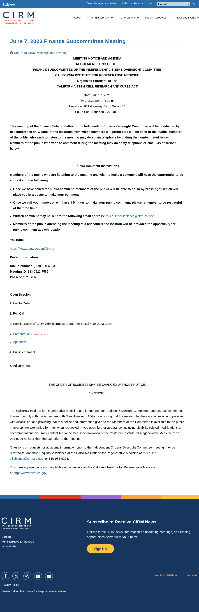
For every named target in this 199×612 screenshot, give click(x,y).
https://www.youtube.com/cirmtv (32, 248)
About (77, 17)
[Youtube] (49, 576)
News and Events (186, 17)
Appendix (19, 342)
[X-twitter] (16, 576)
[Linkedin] (38, 576)
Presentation (21, 334)
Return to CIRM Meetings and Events (39, 53)
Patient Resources (155, 17)
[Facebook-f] (5, 576)
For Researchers (100, 17)
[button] (194, 4)
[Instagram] (27, 576)
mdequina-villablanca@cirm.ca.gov (130, 216)
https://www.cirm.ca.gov (30, 473)
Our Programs (127, 17)
